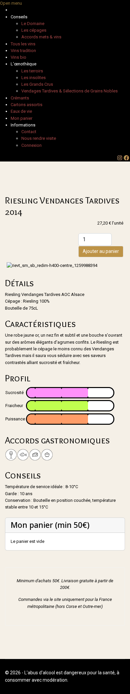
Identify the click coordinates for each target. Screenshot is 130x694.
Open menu (11, 3)
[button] (19, 16)
